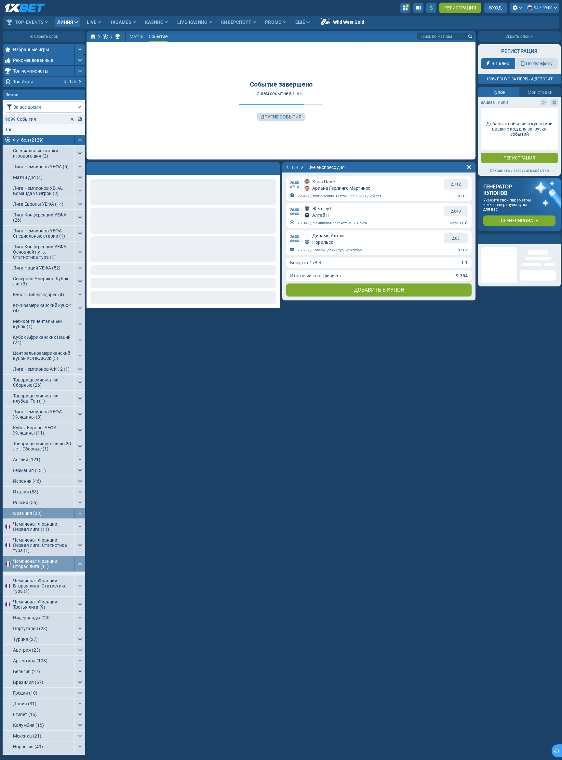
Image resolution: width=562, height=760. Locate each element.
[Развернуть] (79, 49)
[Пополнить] (431, 8)
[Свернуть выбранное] (72, 158)
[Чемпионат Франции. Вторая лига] (117, 36)
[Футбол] (105, 36)
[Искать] (470, 36)
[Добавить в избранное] (79, 92)
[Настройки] (517, 8)
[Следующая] (80, 81)
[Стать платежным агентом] (418, 8)
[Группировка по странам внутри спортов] (80, 158)
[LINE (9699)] (93, 36)
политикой (493, 120)
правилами (542, 116)
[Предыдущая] (65, 81)
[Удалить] (469, 167)
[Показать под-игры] (79, 635)
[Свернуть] (79, 179)
